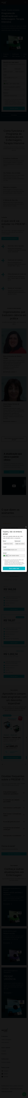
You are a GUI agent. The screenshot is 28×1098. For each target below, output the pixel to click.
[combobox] (6, 555)
